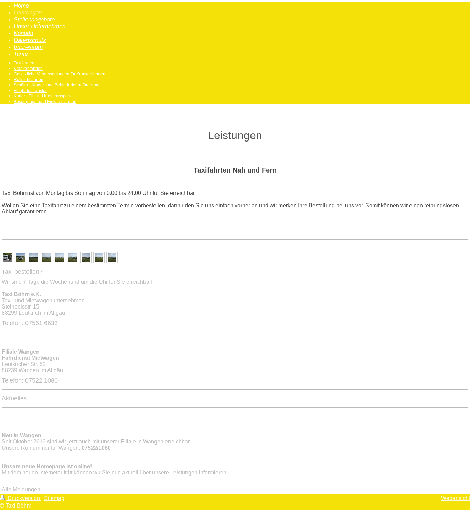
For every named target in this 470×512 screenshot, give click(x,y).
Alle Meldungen (21, 489)
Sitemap (54, 498)
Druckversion (23, 498)
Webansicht (455, 498)
